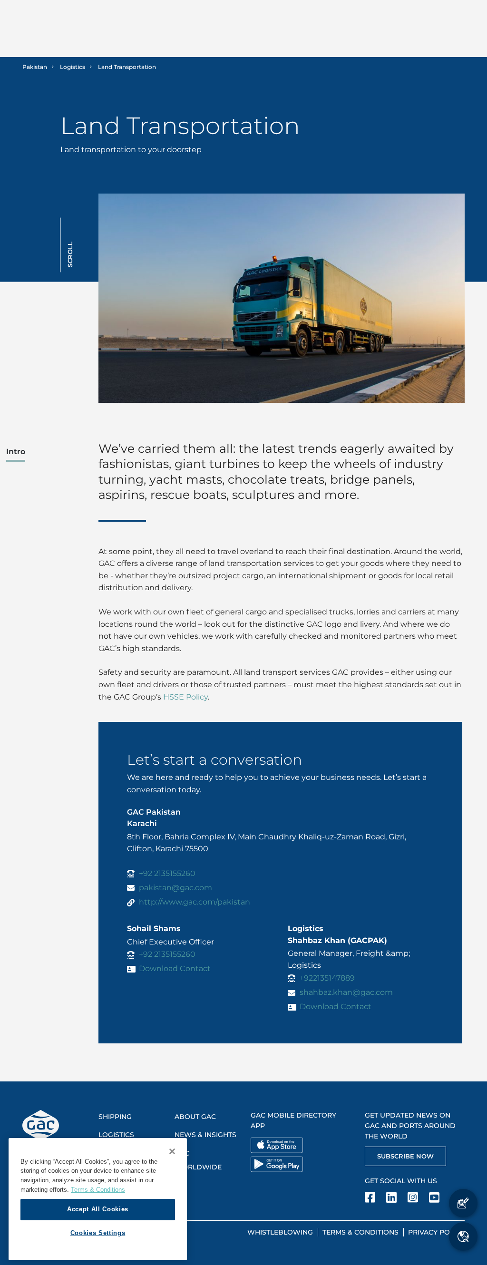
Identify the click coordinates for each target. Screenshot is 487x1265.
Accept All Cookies (97, 1209)
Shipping (115, 1116)
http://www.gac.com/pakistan (194, 901)
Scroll (70, 254)
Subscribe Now (405, 1156)
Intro (15, 451)
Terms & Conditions (360, 1232)
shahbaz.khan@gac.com (346, 992)
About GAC (195, 1116)
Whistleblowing (280, 1232)
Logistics (72, 66)
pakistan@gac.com (175, 887)
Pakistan (34, 66)
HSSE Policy (185, 696)
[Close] (172, 1151)
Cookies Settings (98, 1232)
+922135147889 (327, 978)
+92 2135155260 (167, 873)
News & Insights (205, 1134)
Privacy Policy (436, 1232)
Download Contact (175, 968)
